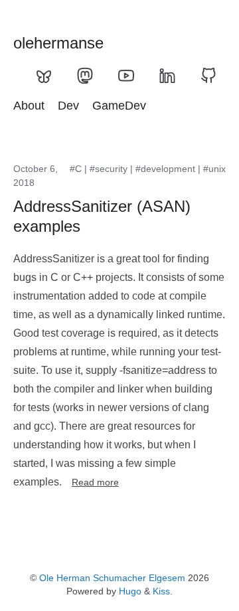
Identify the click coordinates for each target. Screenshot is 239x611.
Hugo (130, 591)
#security (108, 168)
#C (76, 168)
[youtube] (126, 76)
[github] (208, 76)
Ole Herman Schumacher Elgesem (112, 577)
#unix (214, 168)
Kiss (161, 591)
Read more (95, 482)
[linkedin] (167, 76)
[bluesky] (44, 76)
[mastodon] (85, 76)
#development (165, 168)
